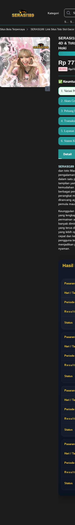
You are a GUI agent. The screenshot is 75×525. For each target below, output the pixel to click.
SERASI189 (67, 21)
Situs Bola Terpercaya (12, 29)
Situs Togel (72, 21)
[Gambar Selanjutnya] (47, 88)
